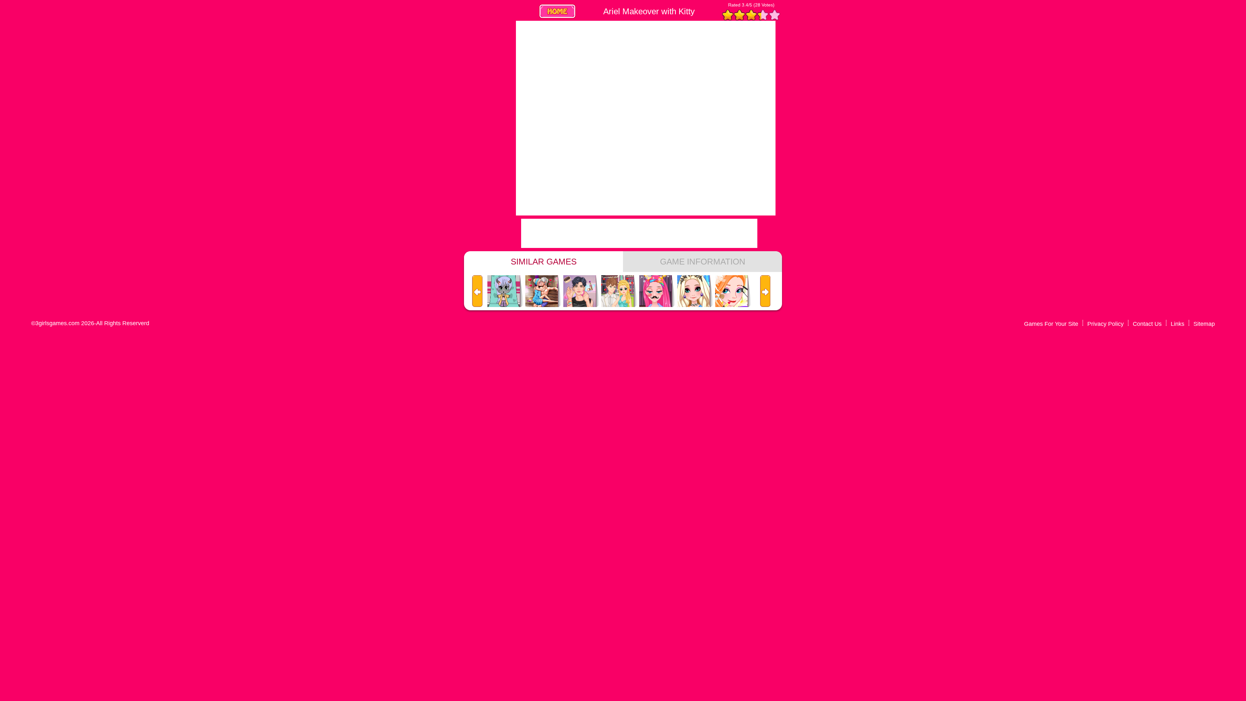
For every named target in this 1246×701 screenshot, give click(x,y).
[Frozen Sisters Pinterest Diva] (693, 291)
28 (757, 4)
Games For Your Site (1051, 324)
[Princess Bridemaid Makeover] (731, 291)
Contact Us (1147, 324)
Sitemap (1204, 324)
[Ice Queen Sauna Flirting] (541, 291)
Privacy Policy (1105, 324)
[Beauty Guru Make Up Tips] (579, 291)
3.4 (745, 4)
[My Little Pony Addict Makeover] (655, 291)
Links (1177, 324)
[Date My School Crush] (617, 291)
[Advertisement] (460, 118)
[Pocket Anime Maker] (503, 291)
